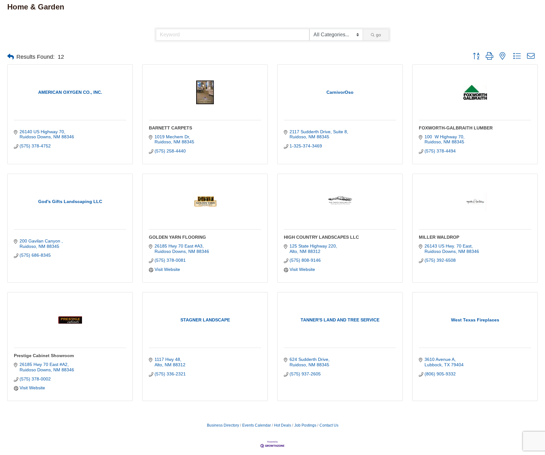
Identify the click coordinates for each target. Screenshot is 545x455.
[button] (10, 57)
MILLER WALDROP (439, 237)
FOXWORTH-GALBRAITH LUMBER (456, 127)
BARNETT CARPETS (170, 127)
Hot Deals (282, 425)
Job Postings (305, 425)
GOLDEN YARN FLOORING (177, 237)
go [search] (378, 34)
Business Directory (223, 425)
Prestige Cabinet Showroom (44, 355)
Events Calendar (256, 425)
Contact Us (328, 425)
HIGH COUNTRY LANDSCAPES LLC (321, 237)
